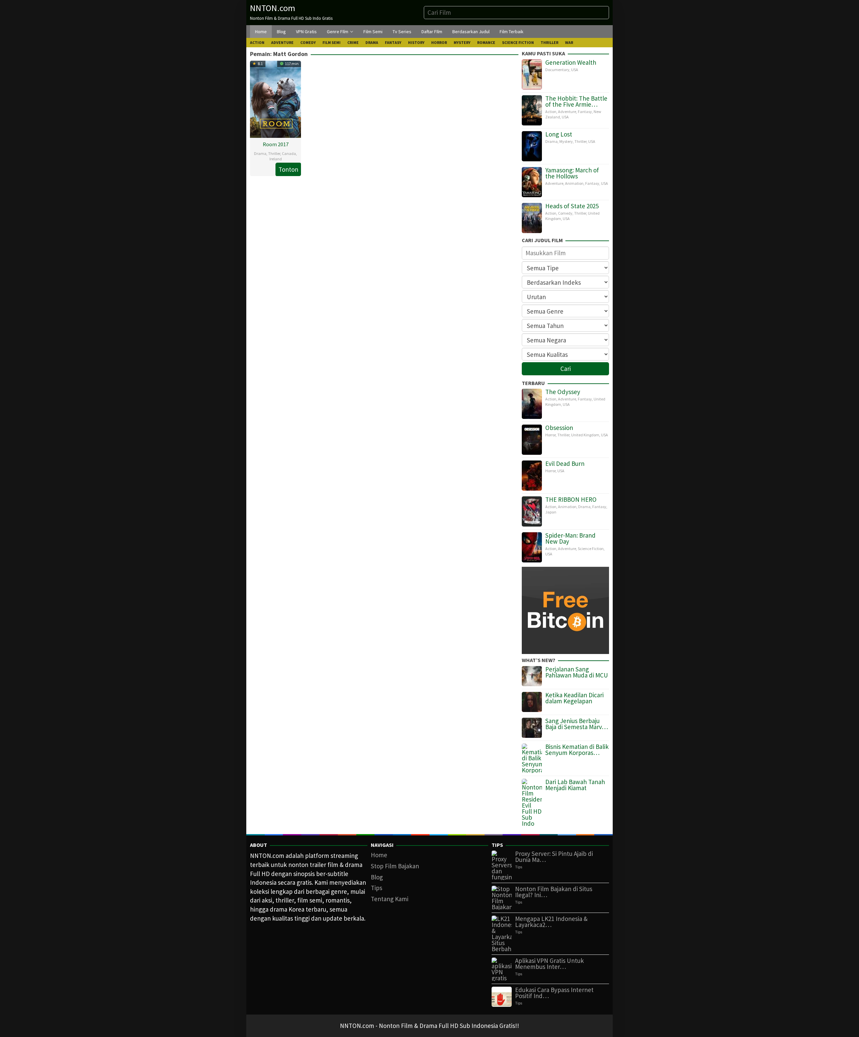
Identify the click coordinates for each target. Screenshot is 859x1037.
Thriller (274, 153)
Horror (550, 434)
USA (574, 69)
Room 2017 (276, 144)
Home (379, 855)
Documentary (557, 69)
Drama (260, 153)
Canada (289, 153)
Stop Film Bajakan (395, 866)
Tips (376, 888)
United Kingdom (585, 434)
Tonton (288, 169)
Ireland (275, 158)
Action (550, 111)
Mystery (566, 141)
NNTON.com (272, 7)
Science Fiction (591, 548)
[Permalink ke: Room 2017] (275, 98)
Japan (550, 511)
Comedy (565, 213)
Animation (574, 183)
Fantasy (585, 111)
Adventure (567, 111)
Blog (377, 877)
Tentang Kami (389, 899)
